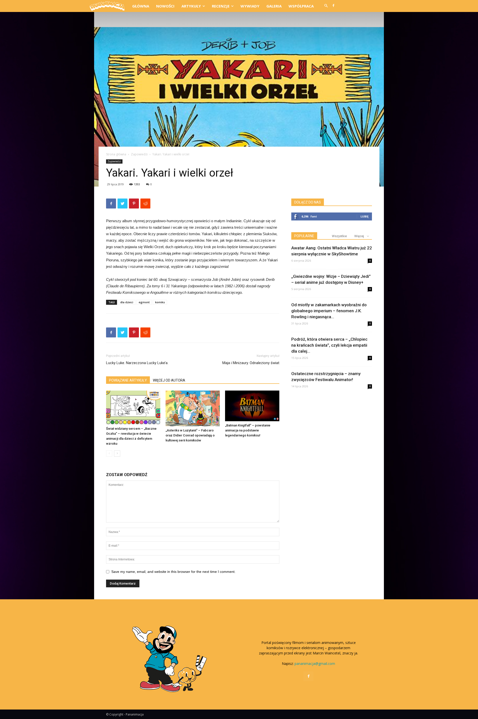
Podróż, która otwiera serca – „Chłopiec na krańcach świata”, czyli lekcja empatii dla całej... (329, 345)
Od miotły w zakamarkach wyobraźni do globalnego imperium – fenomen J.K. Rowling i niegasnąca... (329, 310)
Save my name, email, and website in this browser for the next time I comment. (173, 572)
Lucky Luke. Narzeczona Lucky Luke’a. (137, 363)
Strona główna (116, 154)
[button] (325, 5)
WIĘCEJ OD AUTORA (169, 380)
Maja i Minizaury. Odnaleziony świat (250, 363)
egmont (144, 302)
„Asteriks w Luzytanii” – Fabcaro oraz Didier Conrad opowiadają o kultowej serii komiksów (190, 435)
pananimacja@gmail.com (315, 663)
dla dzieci (126, 302)
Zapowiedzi (139, 154)
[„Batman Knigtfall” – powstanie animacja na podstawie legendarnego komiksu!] (252, 406)
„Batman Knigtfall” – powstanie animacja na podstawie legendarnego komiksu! (247, 430)
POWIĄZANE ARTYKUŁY (128, 380)
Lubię (364, 216)
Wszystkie (339, 236)
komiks (160, 302)
